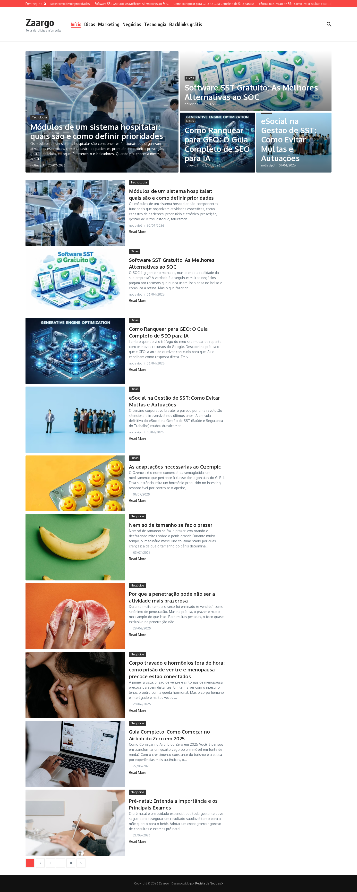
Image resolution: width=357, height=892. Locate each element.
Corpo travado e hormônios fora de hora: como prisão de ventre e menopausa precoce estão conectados (176, 669)
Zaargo (40, 22)
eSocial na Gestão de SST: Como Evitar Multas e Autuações (288, 139)
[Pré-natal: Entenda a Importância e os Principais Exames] (75, 823)
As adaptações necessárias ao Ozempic (175, 466)
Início (76, 24)
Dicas (89, 24)
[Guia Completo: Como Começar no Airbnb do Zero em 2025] (75, 754)
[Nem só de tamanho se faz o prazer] (75, 547)
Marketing (108, 24)
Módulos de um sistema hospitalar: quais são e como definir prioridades (96, 131)
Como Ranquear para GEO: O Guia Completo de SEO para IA (217, 144)
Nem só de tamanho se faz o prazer (171, 525)
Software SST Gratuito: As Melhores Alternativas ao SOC (251, 92)
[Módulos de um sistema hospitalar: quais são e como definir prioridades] (75, 213)
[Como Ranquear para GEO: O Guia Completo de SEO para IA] (75, 351)
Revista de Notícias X (209, 883)
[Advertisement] (285, 252)
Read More (137, 232)
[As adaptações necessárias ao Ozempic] (75, 483)
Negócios (131, 24)
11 (71, 863)
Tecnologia (155, 24)
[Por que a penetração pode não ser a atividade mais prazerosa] (75, 616)
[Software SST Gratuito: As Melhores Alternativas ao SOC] (75, 282)
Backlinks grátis (185, 24)
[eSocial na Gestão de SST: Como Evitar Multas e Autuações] (75, 420)
